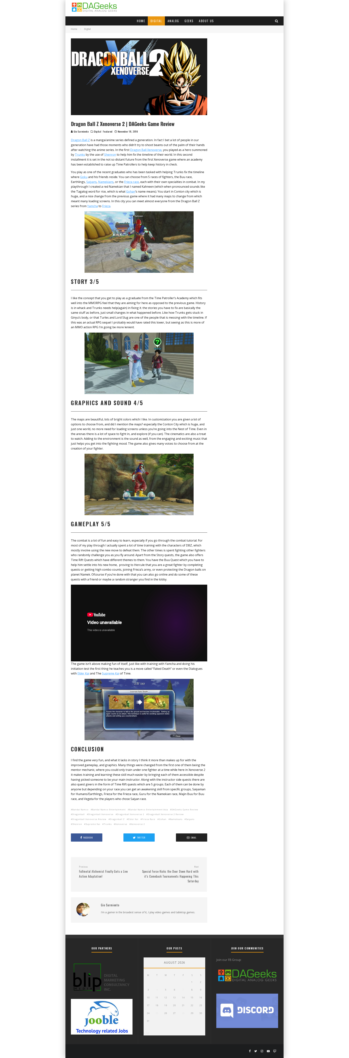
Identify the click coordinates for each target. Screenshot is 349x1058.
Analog (173, 21)
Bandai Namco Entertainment (109, 809)
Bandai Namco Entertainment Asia (148, 809)
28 (183, 1013)
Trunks (108, 824)
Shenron (77, 824)
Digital (156, 21)
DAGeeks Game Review (185, 809)
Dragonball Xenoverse (100, 814)
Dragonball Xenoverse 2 (130, 814)
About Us (206, 21)
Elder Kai (133, 819)
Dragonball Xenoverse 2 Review (166, 814)
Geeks (188, 21)
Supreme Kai (93, 824)
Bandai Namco (80, 809)
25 (157, 1013)
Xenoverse (121, 824)
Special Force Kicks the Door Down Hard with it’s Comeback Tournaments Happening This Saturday (170, 874)
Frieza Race (148, 819)
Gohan (162, 819)
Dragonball (78, 814)
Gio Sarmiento (81, 131)
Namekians (176, 819)
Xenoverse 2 (138, 824)
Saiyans (190, 819)
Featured (108, 131)
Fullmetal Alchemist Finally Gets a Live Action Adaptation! (103, 871)
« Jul (146, 1033)
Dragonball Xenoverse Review (89, 819)
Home (141, 21)
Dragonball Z (117, 819)
